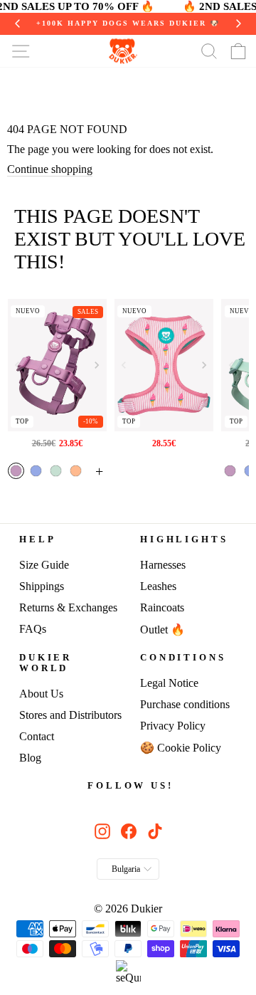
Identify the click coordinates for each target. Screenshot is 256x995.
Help (37, 539)
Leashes (158, 586)
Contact (36, 736)
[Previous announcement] (17, 23)
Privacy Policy (173, 726)
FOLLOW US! (130, 786)
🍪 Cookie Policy (180, 748)
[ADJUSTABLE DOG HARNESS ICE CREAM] (163, 365)
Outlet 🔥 (162, 629)
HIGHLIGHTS (184, 539)
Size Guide (44, 565)
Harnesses (163, 565)
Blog (30, 758)
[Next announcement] (238, 23)
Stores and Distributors (70, 715)
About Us (41, 694)
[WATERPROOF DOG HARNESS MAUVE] (57, 365)
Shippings (41, 586)
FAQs (32, 629)
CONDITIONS (182, 658)
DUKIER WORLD (45, 663)
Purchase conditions (185, 704)
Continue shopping (49, 169)
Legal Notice (169, 683)
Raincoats (162, 607)
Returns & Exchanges (68, 607)
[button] (97, 365)
